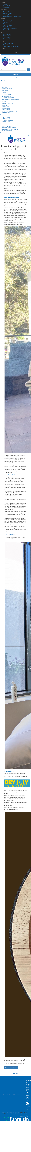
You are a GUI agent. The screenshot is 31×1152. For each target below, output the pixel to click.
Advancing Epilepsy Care (9, 15)
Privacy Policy (11, 1114)
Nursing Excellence (7, 13)
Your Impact (4, 9)
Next (27, 1075)
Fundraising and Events (8, 37)
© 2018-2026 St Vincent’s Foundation (11, 1112)
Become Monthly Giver (8, 21)
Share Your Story (7, 39)
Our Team (5, 4)
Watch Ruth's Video (10, 534)
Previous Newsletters (8, 45)
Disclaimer (17, 1114)
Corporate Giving (7, 30)
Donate (15, 52)
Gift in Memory (6, 24)
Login (3, 81)
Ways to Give (4, 18)
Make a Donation (7, 34)
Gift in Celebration (7, 25)
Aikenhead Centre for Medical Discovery (12, 16)
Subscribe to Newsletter (11, 1094)
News (2, 41)
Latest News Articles (8, 43)
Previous (5, 1072)
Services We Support (8, 6)
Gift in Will (5, 22)
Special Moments (7, 27)
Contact (3, 48)
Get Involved (6, 7)
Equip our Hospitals (7, 12)
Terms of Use (24, 1114)
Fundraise (15, 74)
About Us (3, 2)
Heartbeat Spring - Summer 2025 (10, 129)
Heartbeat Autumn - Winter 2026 (11, 46)
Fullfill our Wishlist (7, 36)
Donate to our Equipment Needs (10, 28)
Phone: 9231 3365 (28, 1107)
